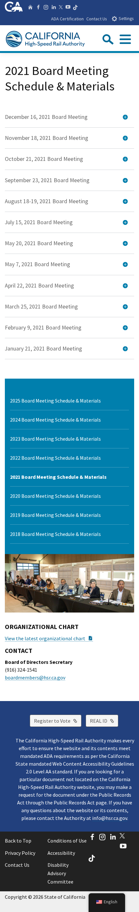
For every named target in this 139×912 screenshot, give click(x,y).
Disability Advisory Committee (60, 873)
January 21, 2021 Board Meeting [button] (43, 348)
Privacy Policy (20, 853)
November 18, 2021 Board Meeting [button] (46, 138)
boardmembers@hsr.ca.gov (35, 677)
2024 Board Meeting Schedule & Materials (55, 419)
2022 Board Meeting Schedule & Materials (55, 458)
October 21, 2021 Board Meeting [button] (44, 158)
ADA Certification (67, 19)
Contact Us (96, 19)
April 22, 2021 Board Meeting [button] (39, 285)
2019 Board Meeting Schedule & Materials (55, 515)
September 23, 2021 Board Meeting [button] (47, 180)
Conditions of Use (67, 840)
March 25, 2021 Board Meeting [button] (41, 306)
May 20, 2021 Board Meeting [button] (39, 243)
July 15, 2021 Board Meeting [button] (39, 222)
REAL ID (104, 720)
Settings (126, 18)
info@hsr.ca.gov (109, 818)
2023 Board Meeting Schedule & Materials (55, 438)
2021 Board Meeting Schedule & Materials (58, 477)
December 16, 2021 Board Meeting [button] (46, 117)
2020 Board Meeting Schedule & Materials (55, 496)
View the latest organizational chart (49, 638)
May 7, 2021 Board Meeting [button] (37, 264)
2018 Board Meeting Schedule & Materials (55, 534)
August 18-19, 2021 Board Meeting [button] (46, 201)
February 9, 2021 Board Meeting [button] (43, 327)
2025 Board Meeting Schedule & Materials (55, 400)
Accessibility (61, 853)
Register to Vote (57, 720)
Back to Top (18, 840)
